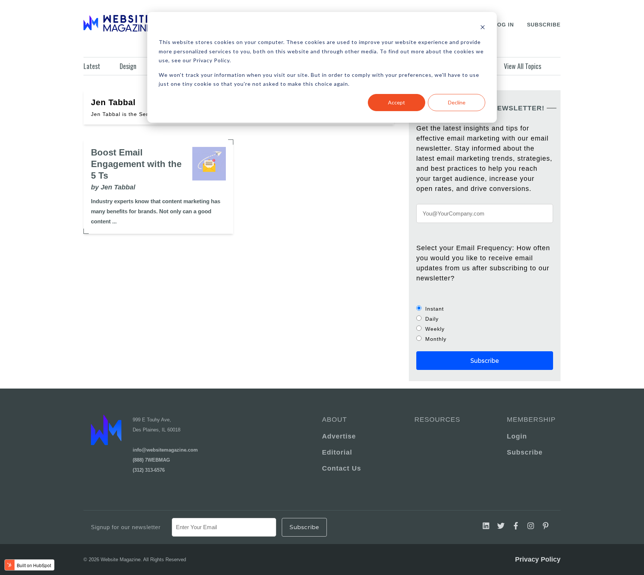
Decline (456, 102)
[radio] (484, 309)
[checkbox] (484, 324)
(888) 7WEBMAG (151, 460)
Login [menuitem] (517, 436)
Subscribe (544, 25)
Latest (91, 66)
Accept (396, 102)
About (334, 419)
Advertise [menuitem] (339, 436)
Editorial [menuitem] (337, 452)
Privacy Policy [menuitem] (538, 559)
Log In (503, 25)
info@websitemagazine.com (165, 450)
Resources (437, 419)
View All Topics (522, 66)
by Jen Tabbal (113, 187)
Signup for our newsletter (126, 527)
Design (128, 66)
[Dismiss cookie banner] (482, 28)
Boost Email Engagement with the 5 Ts (136, 163)
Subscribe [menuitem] (525, 452)
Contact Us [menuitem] (341, 468)
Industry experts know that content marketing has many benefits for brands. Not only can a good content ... (155, 211)
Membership (530, 419)
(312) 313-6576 (149, 470)
